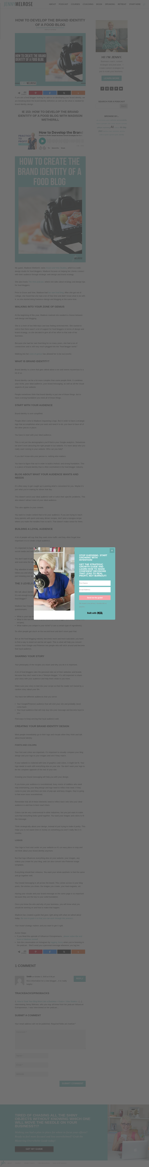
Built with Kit (95, 613)
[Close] (112, 550)
